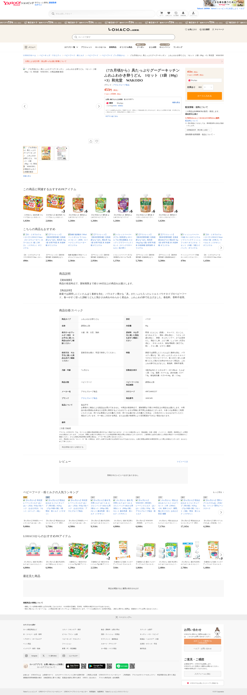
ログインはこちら (111, 116)
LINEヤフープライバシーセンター (76, 691)
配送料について (191, 121)
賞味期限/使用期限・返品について (199, 134)
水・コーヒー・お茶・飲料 (32, 634)
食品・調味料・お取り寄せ (110, 629)
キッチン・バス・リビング (149, 634)
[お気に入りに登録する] (96, 141)
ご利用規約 (126, 675)
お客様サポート (48, 675)
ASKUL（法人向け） (90, 678)
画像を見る (27, 176)
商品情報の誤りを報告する (72, 447)
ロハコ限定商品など (30, 629)
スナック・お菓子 (146, 629)
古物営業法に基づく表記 (51, 678)
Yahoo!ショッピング (30, 691)
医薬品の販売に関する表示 (71, 678)
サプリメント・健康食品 (109, 639)
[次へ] (99, 106)
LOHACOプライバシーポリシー (110, 675)
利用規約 (92, 691)
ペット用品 (27, 644)
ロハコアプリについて (46, 667)
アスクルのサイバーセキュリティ (143, 675)
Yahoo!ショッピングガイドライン (116, 691)
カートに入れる (204, 96)
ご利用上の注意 (91, 675)
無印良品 (143, 648)
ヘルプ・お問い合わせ (203, 649)
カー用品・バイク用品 (108, 648)
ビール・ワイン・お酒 (70, 634)
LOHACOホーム (29, 55)
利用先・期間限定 (118, 105)
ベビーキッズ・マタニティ (50, 55)
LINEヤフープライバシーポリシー (50, 691)
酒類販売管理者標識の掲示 (32, 678)
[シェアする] (91, 141)
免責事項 (100, 691)
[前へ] (25, 106)
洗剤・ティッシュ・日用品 (110, 634)
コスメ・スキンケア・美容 (71, 629)
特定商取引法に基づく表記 (166, 675)
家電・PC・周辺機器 (69, 648)
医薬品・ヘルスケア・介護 (149, 639)
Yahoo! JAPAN (203, 8)
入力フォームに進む (203, 674)
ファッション (66, 644)
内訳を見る (176, 102)
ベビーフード (92, 55)
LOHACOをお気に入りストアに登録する (204, 683)
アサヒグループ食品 (121, 85)
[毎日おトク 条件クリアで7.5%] (123, 22)
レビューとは (182, 461)
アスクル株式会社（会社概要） (110, 678)
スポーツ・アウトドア (108, 644)
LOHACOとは (36, 675)
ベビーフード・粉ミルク (74, 55)
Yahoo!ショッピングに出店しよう (224, 8)
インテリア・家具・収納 (31, 648)
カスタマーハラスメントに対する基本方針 (70, 675)
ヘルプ (241, 8)
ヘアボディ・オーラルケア (32, 639)
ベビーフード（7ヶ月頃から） (114, 55)
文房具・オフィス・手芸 (148, 644)
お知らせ (26, 675)
